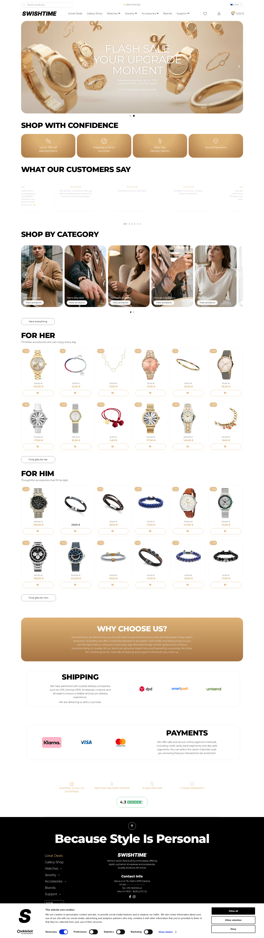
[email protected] (136, 884)
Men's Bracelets (75, 297)
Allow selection (233, 920)
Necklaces (203, 297)
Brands (50, 888)
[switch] (93, 931)
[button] (25, 66)
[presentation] (25, 275)
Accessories (53, 881)
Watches (51, 868)
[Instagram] (134, 896)
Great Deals (54, 856)
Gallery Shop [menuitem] (94, 13)
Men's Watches (32, 297)
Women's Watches (121, 297)
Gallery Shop (54, 862)
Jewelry (50, 875)
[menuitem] (113, 13)
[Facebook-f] (130, 896)
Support (51, 894)
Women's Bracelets (164, 297)
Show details (166, 932)
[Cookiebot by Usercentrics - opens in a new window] (24, 932)
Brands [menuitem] (167, 13)
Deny (233, 929)
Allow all (233, 911)
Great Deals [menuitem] (75, 13)
